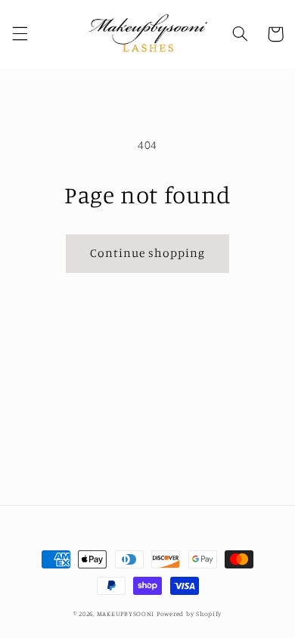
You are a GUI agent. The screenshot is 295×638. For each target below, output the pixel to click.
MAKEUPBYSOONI (126, 613)
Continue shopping (148, 253)
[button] (19, 34)
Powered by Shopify (189, 613)
